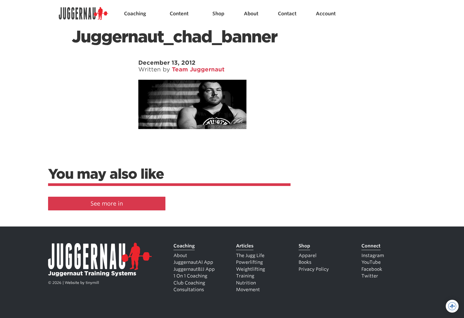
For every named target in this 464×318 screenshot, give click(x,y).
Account (326, 13)
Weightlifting (250, 269)
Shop (218, 13)
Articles (244, 245)
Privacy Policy (314, 269)
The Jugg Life (250, 255)
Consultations (188, 289)
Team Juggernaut (198, 69)
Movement (248, 289)
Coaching (135, 13)
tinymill (92, 282)
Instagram (372, 255)
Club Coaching (189, 283)
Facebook (371, 269)
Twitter (369, 276)
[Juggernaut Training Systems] (83, 13)
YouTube (371, 262)
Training (245, 276)
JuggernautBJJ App (194, 269)
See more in (106, 203)
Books (305, 262)
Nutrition (246, 283)
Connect (370, 245)
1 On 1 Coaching (190, 276)
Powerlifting (249, 262)
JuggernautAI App (193, 262)
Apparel (308, 255)
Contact (287, 13)
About (251, 13)
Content (179, 13)
